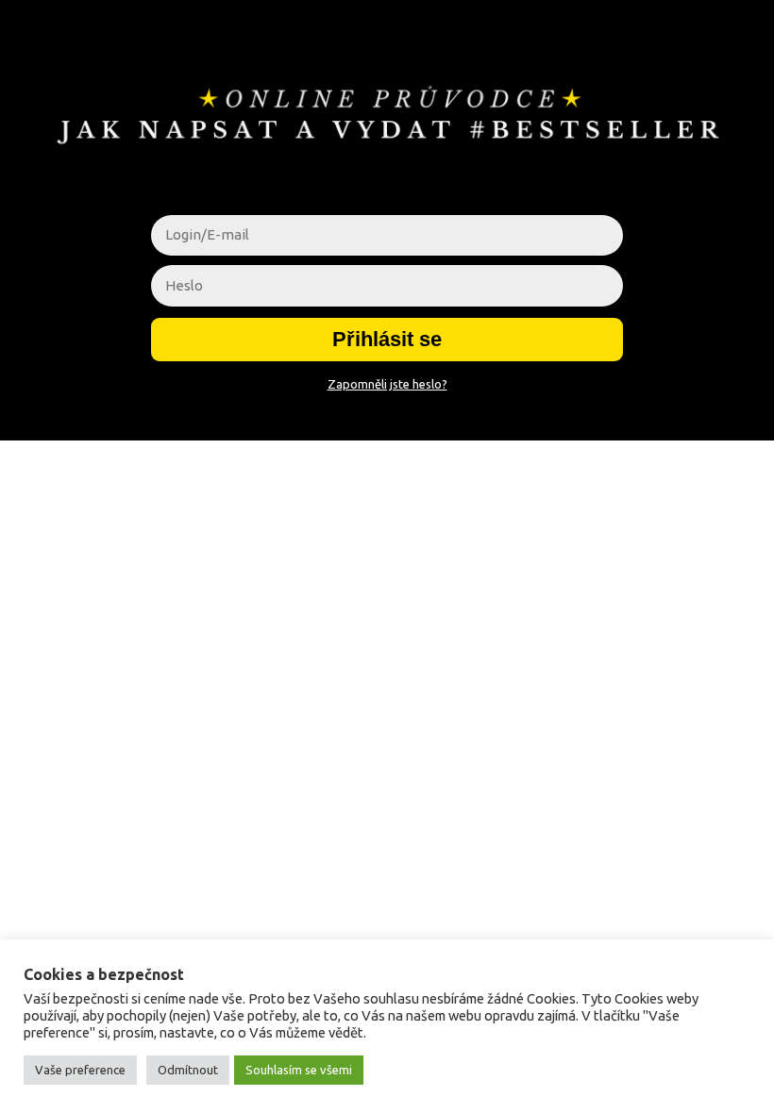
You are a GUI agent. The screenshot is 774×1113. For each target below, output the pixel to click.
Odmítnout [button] (188, 1069)
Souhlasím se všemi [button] (298, 1069)
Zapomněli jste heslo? (387, 383)
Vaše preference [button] (80, 1069)
